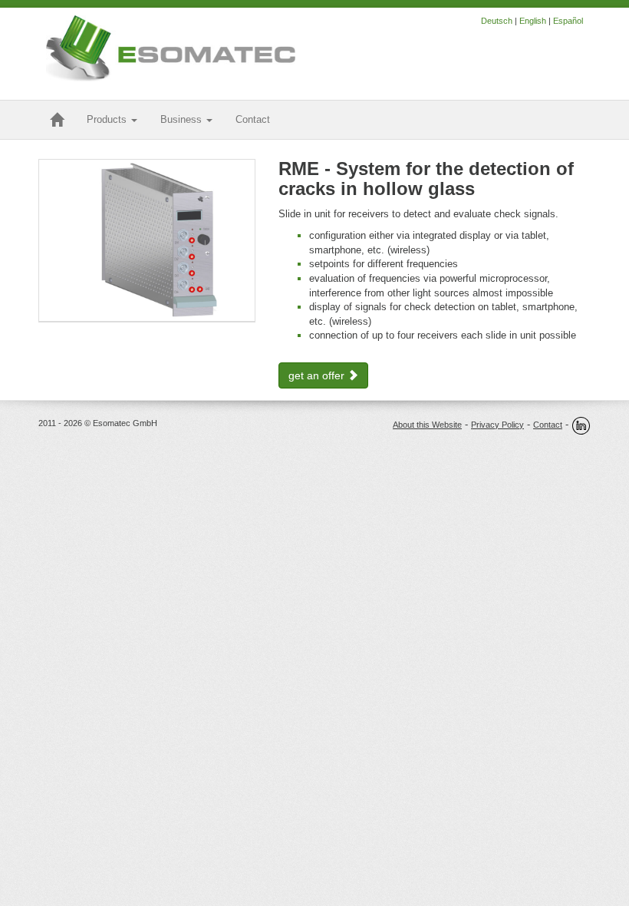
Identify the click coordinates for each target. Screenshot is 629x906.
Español (568, 20)
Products (108, 119)
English (532, 20)
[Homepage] (56, 120)
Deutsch (496, 20)
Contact (547, 424)
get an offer (317, 375)
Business (182, 119)
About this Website (427, 424)
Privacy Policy (497, 424)
